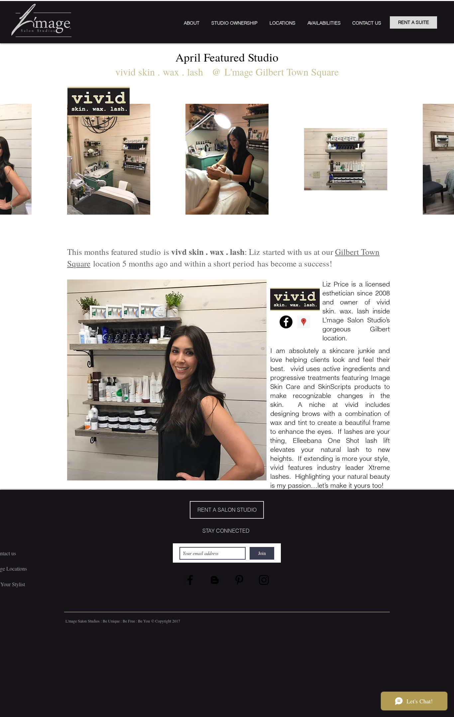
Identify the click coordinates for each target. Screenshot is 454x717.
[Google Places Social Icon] (303, 321)
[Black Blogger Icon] (214, 580)
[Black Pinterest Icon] (239, 580)
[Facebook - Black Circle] (286, 321)
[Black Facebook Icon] (190, 580)
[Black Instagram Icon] (264, 580)
